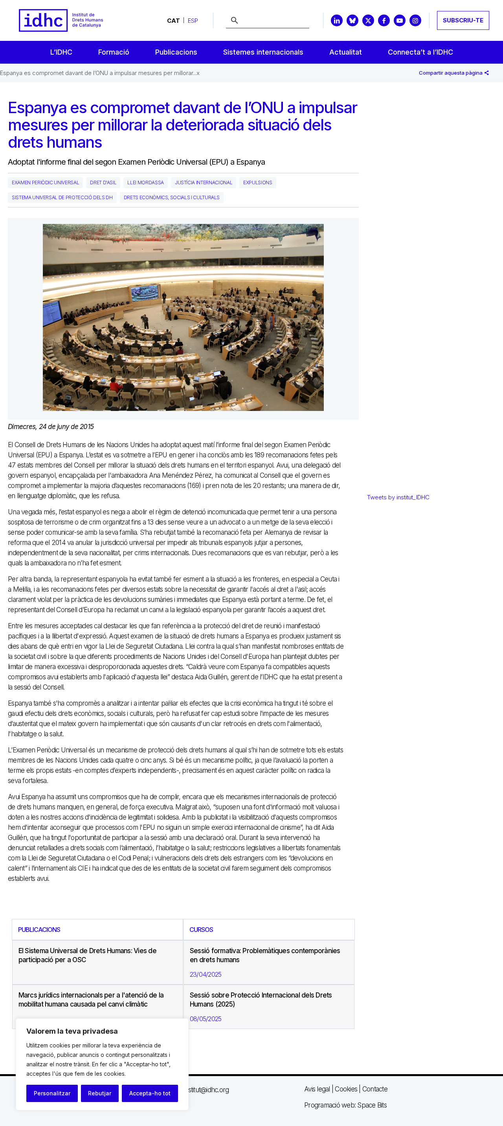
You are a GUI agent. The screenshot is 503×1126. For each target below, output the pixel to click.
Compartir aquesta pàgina (451, 73)
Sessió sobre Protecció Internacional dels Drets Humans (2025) (261, 999)
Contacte (374, 1089)
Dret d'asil (103, 182)
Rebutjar (99, 1093)
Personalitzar (52, 1093)
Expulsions (257, 182)
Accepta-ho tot (150, 1093)
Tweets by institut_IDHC (398, 497)
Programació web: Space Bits (345, 1105)
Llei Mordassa (145, 182)
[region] (102, 1064)
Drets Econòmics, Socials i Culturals (172, 197)
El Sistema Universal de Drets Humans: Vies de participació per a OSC (87, 955)
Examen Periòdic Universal (45, 182)
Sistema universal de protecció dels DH (62, 197)
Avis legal (317, 1089)
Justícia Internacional (203, 182)
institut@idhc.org (206, 1090)
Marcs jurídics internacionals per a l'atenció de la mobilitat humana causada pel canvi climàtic (91, 999)
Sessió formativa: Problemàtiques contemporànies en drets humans (265, 955)
